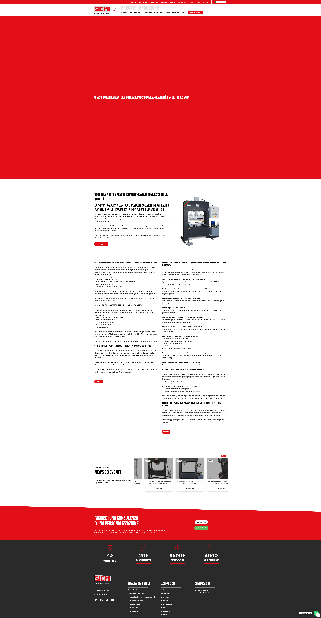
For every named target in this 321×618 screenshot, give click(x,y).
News (139, 460)
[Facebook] (101, 600)
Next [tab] (225, 456)
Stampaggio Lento (135, 12)
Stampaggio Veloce (151, 12)
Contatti (205, 2)
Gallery (172, 2)
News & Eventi (183, 2)
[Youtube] (112, 600)
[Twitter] (106, 600)
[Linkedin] (95, 600)
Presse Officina (133, 607)
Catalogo (164, 2)
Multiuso (124, 12)
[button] (176, 222)
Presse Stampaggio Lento (137, 593)
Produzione (143, 2)
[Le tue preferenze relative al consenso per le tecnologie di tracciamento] (318, 615)
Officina (183, 12)
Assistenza (153, 2)
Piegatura (175, 12)
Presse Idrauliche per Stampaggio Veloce (142, 597)
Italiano (219, 2)
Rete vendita (195, 2)
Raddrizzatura (165, 12)
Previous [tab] (222, 456)
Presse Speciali (195, 12)
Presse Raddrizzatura (135, 600)
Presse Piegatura (134, 604)
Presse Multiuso (133, 590)
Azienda (133, 2)
